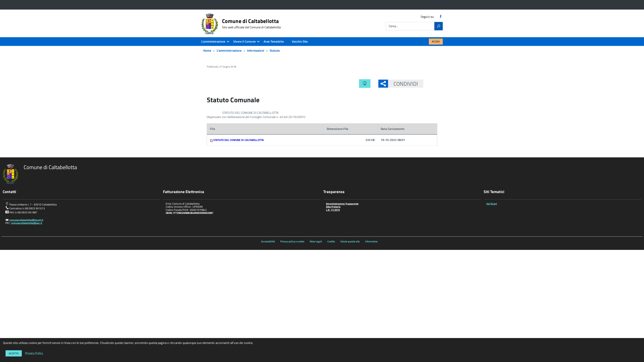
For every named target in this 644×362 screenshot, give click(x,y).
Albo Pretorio (333, 207)
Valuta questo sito (350, 241)
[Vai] (438, 26)
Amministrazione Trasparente (342, 204)
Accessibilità (268, 241)
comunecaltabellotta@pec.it (26, 223)
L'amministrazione (213, 41)
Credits (331, 241)
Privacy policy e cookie (292, 241)
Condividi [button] (405, 84)
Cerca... (393, 26)
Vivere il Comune (244, 41)
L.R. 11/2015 (333, 210)
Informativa (371, 241)
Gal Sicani (491, 204)
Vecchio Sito (300, 41)
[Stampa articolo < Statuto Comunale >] (364, 83)
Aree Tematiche (274, 41)
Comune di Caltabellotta (251, 23)
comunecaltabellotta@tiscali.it (26, 220)
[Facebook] (440, 16)
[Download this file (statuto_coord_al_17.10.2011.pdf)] (211, 140)
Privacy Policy (34, 353)
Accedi (436, 41)
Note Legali (316, 241)
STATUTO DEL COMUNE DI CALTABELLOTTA (238, 140)
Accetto (14, 353)
